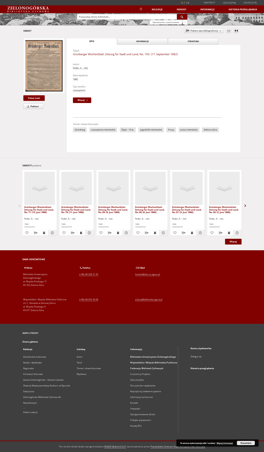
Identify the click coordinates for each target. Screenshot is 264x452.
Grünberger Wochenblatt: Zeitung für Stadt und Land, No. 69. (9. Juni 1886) (113, 210)
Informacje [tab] (142, 41)
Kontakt (134, 402)
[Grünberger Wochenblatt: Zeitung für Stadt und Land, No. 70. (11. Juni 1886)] (76, 188)
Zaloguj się (250, 2)
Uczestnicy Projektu (140, 374)
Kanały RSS (135, 425)
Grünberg (80, 129)
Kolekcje (157, 9)
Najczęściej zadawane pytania (145, 391)
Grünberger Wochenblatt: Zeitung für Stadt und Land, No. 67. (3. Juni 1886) (187, 210)
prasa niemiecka (189, 129)
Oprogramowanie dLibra (142, 414)
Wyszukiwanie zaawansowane (166, 22)
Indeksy (181, 9)
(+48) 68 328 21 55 (88, 274)
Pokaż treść (34, 98)
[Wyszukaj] (182, 17)
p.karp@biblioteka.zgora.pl (148, 299)
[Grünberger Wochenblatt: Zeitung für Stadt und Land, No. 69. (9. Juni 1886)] (113, 188)
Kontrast (209, 2)
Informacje (207, 9)
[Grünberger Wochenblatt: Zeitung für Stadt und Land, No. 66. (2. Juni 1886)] (224, 188)
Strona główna (30, 341)
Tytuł (79, 362)
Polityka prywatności (140, 420)
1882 (75, 79)
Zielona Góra (210, 129)
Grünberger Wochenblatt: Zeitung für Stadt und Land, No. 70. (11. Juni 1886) (76, 210)
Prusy (171, 129)
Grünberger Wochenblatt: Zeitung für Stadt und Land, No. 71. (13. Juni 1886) (39, 210)
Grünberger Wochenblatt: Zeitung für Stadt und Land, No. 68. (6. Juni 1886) (150, 210)
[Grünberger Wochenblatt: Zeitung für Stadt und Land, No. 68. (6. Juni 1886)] (150, 188)
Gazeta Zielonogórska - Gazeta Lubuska (43, 379)
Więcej (233, 241)
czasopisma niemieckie (103, 129)
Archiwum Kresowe (33, 374)
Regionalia (28, 368)
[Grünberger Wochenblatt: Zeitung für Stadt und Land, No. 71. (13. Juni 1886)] (39, 188)
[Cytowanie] (236, 30)
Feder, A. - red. (80, 68)
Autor (79, 356)
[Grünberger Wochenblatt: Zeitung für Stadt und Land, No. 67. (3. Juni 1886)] (187, 188)
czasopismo (79, 90)
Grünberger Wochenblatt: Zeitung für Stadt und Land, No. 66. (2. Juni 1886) (224, 210)
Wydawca (81, 374)
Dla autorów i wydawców (142, 385)
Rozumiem (245, 443)
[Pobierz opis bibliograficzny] (35, 232)
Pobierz (34, 106)
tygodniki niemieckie (151, 129)
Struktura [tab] (193, 41)
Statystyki (135, 408)
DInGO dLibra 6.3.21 (115, 446)
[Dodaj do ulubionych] (228, 30)
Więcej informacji (225, 443)
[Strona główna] (141, 9)
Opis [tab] (91, 41)
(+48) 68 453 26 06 (88, 299)
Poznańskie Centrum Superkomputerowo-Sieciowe (178, 446)
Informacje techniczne (141, 397)
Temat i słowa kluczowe (89, 368)
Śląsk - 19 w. (127, 129)
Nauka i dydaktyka (32, 362)
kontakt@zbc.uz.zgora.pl (147, 274)
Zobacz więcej (30, 412)
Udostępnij (229, 2)
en (187, 3)
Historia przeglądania (243, 9)
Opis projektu (137, 379)
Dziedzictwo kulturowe (34, 356)
